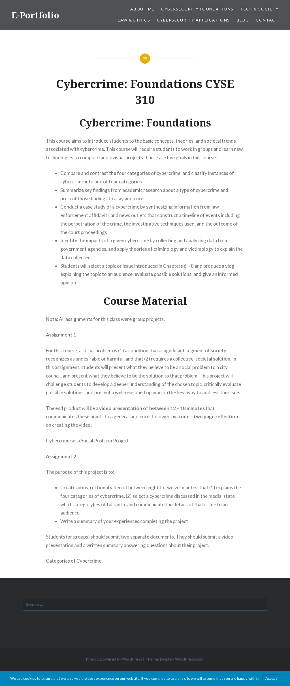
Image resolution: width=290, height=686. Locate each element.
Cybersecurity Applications (193, 20)
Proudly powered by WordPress (114, 659)
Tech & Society (259, 9)
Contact (267, 20)
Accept (271, 678)
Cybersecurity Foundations (197, 9)
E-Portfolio (35, 15)
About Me (142, 9)
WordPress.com (189, 659)
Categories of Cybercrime (73, 561)
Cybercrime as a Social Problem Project (87, 440)
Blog (243, 20)
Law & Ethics (134, 20)
